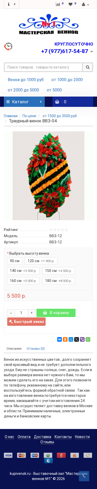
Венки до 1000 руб (26, 79)
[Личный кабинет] (86, 4)
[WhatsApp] (88, 339)
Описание (13, 348)
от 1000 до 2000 (67, 79)
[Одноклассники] (65, 339)
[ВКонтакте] (59, 339)
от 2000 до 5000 (23, 90)
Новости (82, 437)
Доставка (42, 437)
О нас (9, 437)
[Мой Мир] (71, 339)
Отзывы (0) (36, 348)
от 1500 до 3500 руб (59, 116)
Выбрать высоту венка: (29, 253)
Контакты (63, 437)
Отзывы (47, 442)
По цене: (30, 116)
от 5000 (54, 90)
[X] (76, 339)
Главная (11, 116)
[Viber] (82, 339)
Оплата (24, 437)
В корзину (59, 312)
